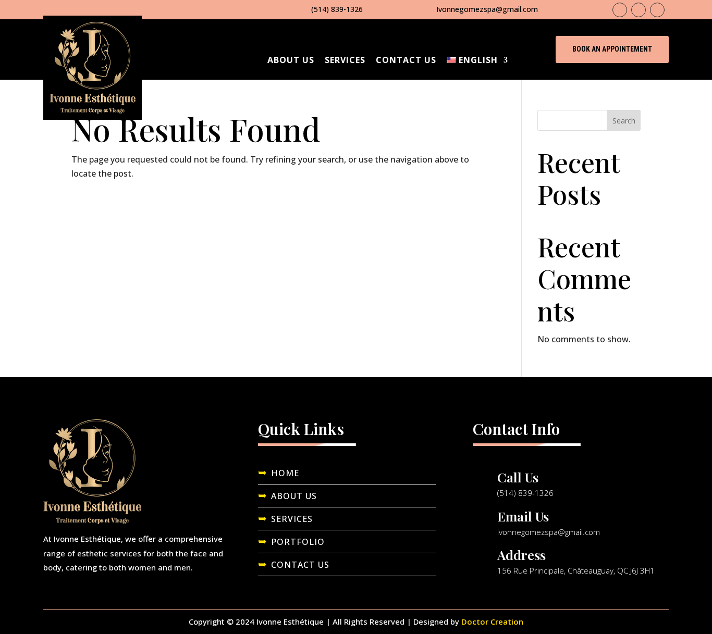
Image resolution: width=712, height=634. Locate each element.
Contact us (406, 60)
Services (345, 60)
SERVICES (292, 519)
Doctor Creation (492, 621)
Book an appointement (612, 49)
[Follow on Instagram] (638, 10)
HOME (285, 473)
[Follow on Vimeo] (657, 10)
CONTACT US (300, 564)
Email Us (523, 516)
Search (623, 121)
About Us (290, 60)
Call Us (517, 477)
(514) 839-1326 (337, 9)
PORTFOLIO (298, 542)
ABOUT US (294, 496)
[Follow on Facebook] (619, 10)
